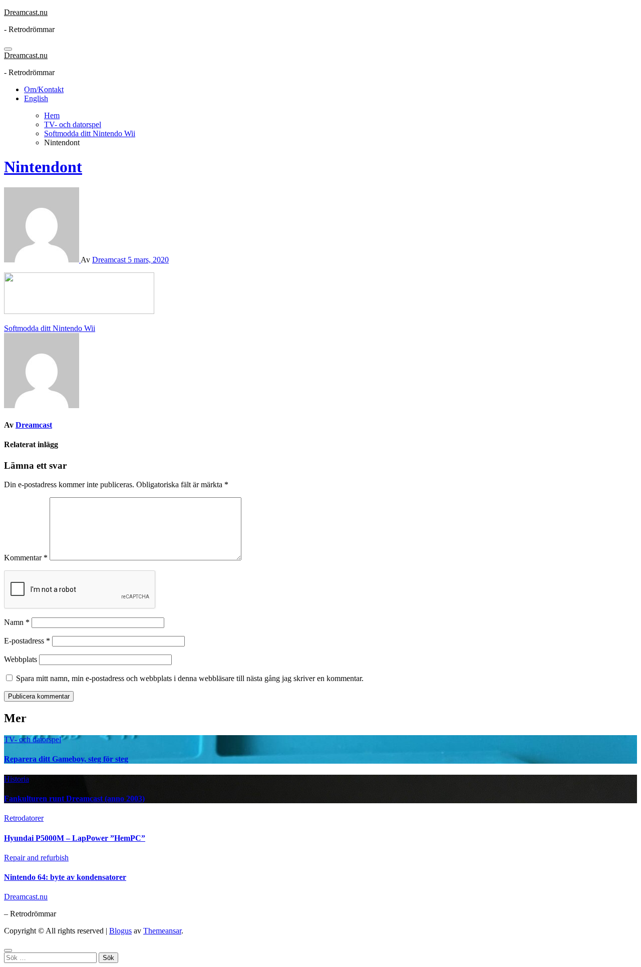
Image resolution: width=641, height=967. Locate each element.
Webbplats (20, 659)
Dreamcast (110, 259)
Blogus (120, 930)
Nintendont (43, 167)
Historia (16, 779)
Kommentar (26, 557)
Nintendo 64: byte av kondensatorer (65, 877)
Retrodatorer (24, 818)
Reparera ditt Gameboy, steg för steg (66, 759)
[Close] (8, 950)
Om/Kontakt (44, 89)
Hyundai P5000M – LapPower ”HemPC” (74, 838)
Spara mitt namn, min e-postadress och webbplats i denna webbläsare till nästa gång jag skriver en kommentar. (190, 678)
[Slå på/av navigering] (8, 49)
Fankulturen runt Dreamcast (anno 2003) (74, 798)
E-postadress (27, 640)
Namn (17, 622)
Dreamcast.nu (26, 12)
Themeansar (162, 930)
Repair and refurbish (36, 857)
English (36, 98)
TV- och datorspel (32, 739)
